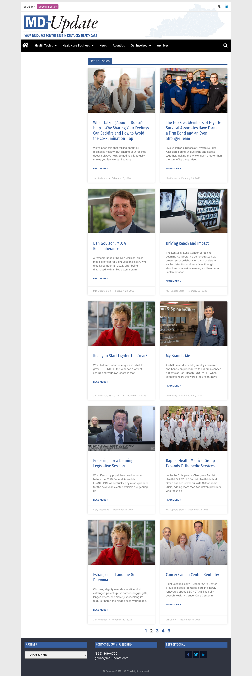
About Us (119, 45)
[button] (225, 45)
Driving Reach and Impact (187, 243)
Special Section (47, 6)
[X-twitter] (219, 6)
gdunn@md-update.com (111, 658)
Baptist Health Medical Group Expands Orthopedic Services (190, 463)
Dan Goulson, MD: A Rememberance (109, 246)
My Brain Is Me (178, 355)
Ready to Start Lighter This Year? (120, 355)
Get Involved (139, 45)
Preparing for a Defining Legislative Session (113, 463)
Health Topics (44, 45)
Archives (163, 45)
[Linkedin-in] (226, 6)
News (103, 45)
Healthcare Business (76, 45)
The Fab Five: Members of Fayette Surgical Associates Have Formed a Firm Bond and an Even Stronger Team (193, 130)
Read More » (100, 168)
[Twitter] (196, 654)
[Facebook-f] (188, 654)
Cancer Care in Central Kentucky (192, 574)
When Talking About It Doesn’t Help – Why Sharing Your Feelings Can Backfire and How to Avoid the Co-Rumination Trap (121, 130)
